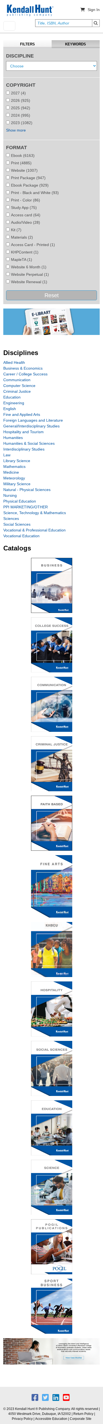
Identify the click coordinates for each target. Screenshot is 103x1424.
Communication (16, 380)
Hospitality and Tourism (23, 432)
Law (6, 455)
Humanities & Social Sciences (29, 443)
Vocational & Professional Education (34, 530)
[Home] (29, 10)
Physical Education (19, 501)
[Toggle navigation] (9, 26)
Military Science (16, 484)
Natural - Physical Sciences (27, 489)
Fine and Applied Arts (21, 414)
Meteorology (14, 478)
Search (96, 23)
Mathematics (14, 466)
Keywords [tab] (75, 44)
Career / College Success (25, 374)
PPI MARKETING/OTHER (25, 507)
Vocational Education (21, 536)
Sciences (11, 518)
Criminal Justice (17, 391)
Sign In (94, 9)
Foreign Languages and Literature (33, 420)
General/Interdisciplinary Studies (31, 426)
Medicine (11, 472)
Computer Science (19, 385)
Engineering (13, 403)
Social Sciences (16, 524)
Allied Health (14, 362)
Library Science (16, 461)
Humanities (13, 437)
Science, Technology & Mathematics (34, 513)
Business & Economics (23, 368)
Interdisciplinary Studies (23, 449)
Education (12, 397)
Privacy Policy (22, 1419)
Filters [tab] (27, 44)
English (9, 409)
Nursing (10, 495)
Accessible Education (51, 1419)
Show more (16, 130)
